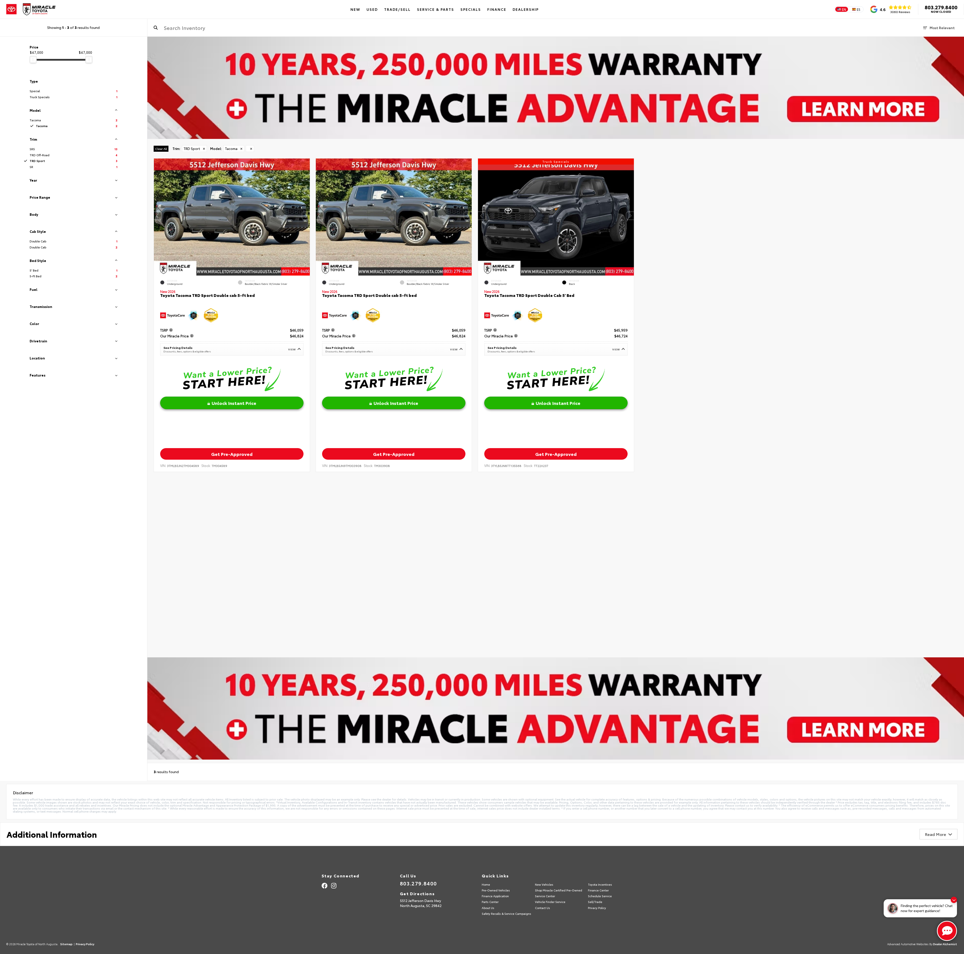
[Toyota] (11, 9)
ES (858, 9)
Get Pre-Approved (231, 454)
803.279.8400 (941, 7)
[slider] (33, 59)
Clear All (161, 148)
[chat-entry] (947, 931)
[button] (306, 215)
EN (844, 9)
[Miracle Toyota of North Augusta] (39, 9)
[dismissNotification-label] (954, 900)
